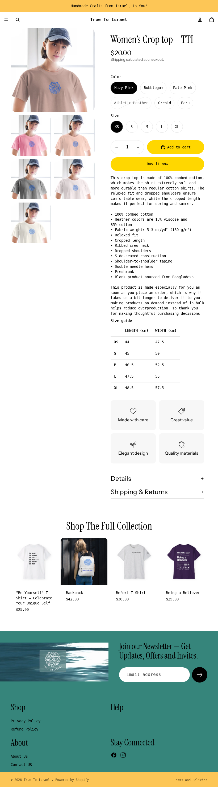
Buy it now (157, 164)
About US (19, 756)
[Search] (17, 20)
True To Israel (38, 780)
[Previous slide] (16, 561)
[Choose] (49, 577)
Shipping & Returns (139, 492)
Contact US (21, 764)
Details (121, 478)
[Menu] (6, 20)
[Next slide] (51, 561)
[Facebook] (114, 755)
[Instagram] (123, 755)
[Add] (99, 577)
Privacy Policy (25, 721)
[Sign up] (199, 675)
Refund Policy (24, 729)
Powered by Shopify (72, 780)
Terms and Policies (190, 780)
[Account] (200, 20)
